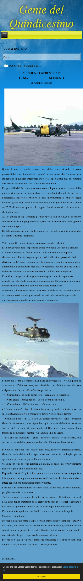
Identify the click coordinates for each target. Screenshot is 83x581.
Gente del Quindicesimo (41, 15)
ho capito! (41, 576)
